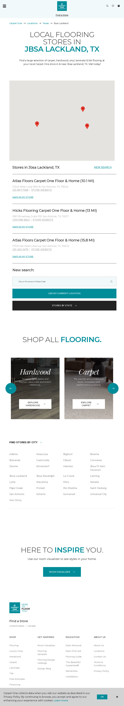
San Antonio (16, 494)
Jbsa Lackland (18, 476)
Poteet (40, 488)
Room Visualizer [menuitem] (46, 645)
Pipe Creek (16, 488)
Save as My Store (22, 197)
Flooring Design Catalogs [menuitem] (46, 661)
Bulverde (14, 460)
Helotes (68, 466)
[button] (107, 6)
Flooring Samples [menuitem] (42, 653)
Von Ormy (15, 500)
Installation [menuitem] (72, 676)
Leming (95, 476)
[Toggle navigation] (4, 6)
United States (16, 626)
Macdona (42, 482)
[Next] (113, 388)
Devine (13, 466)
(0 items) (119, 6)
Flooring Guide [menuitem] (74, 656)
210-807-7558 (20, 190)
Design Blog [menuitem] (44, 668)
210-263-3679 (20, 249)
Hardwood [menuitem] (15, 656)
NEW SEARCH (103, 167)
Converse (96, 460)
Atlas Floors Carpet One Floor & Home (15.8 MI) (53, 240)
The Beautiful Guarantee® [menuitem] (73, 664)
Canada (32, 626)
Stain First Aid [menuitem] (73, 651)
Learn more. (61, 700)
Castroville (42, 460)
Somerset (69, 494)
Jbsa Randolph (45, 476)
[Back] (10, 388)
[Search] (111, 281)
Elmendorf (42, 466)
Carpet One (15, 23)
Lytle (12, 482)
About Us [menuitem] (99, 645)
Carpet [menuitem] (13, 662)
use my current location (64, 293)
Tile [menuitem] (11, 673)
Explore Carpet (86, 404)
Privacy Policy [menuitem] (101, 671)
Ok (102, 696)
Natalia (94, 482)
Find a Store (62, 15)
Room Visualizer (59, 572)
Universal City (98, 494)
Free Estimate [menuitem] (17, 679)
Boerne (94, 454)
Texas (45, 23)
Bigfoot (68, 454)
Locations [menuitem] (99, 651)
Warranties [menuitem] (72, 671)
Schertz (41, 494)
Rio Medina (70, 488)
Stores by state (62, 305)
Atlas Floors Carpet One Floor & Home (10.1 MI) (53, 181)
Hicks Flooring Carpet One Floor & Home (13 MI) (54, 210)
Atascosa (42, 454)
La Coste (68, 476)
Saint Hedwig (98, 488)
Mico (66, 482)
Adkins (13, 454)
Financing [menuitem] (14, 684)
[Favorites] (113, 6)
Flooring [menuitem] (13, 645)
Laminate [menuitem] (14, 667)
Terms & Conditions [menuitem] (100, 664)
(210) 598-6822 (21, 219)
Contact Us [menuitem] (100, 656)
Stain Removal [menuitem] (73, 645)
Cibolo (67, 460)
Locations (32, 23)
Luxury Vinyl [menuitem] (16, 651)
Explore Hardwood (33, 404)
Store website (41, 190)
